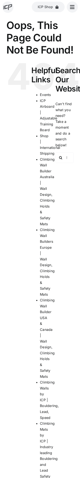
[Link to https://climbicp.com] (7, 7)
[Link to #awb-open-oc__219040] (72, 7)
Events (45, 95)
